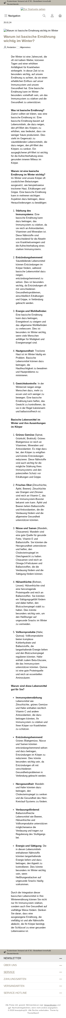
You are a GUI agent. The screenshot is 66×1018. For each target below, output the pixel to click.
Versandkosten (50, 1005)
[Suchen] (44, 16)
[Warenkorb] (60, 16)
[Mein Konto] (52, 16)
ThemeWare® (33, 1013)
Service (9, 972)
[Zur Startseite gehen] (33, 9)
